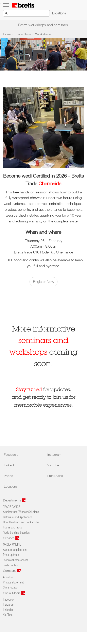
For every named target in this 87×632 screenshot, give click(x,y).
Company (10, 570)
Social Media (12, 593)
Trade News (23, 34)
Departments (12, 500)
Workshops (43, 34)
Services (9, 538)
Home (7, 34)
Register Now (43, 281)
